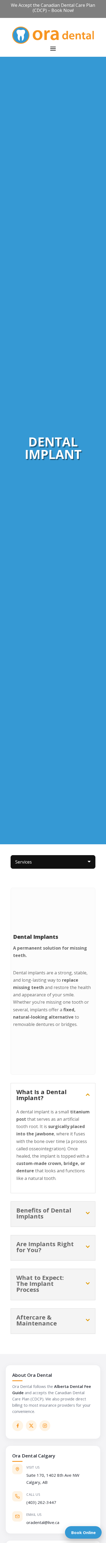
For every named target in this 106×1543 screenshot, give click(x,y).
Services (23, 862)
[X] (31, 1425)
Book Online (83, 1532)
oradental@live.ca (42, 1522)
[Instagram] (44, 1425)
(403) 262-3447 (41, 1502)
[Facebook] (17, 1425)
